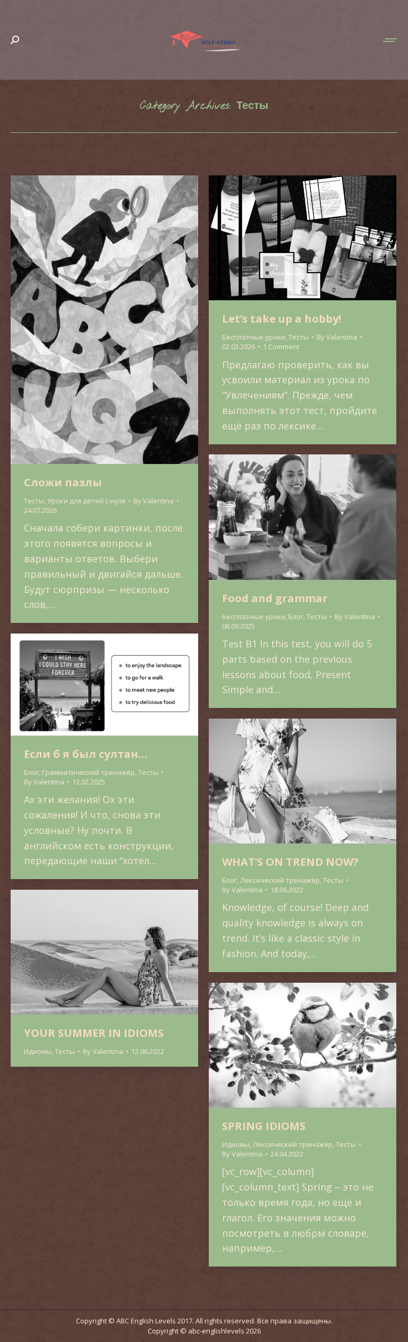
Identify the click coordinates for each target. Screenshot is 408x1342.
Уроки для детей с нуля (86, 500)
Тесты (34, 500)
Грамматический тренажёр (88, 772)
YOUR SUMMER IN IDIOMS (94, 1033)
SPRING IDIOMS (263, 1126)
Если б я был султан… (85, 754)
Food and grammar (275, 598)
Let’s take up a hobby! (281, 318)
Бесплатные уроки (253, 337)
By (153, 500)
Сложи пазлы (63, 482)
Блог (295, 616)
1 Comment (281, 346)
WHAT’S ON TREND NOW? (290, 862)
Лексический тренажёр (280, 880)
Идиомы (38, 1051)
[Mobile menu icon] (390, 40)
